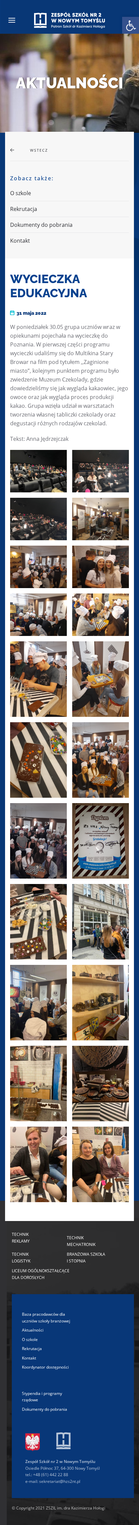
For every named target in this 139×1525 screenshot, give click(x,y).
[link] (130, 25)
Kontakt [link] (20, 240)
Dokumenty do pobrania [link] (41, 224)
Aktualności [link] (33, 1330)
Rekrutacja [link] (23, 209)
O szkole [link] (20, 193)
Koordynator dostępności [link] (45, 1367)
